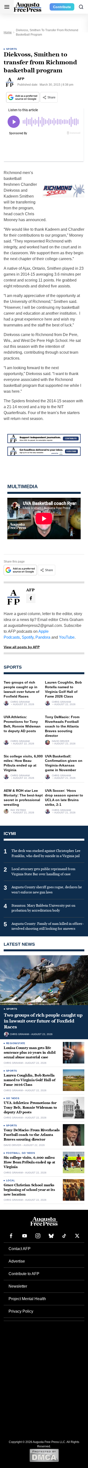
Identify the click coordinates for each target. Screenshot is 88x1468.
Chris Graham (20, 702)
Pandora (42, 637)
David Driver (60, 741)
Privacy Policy (21, 1311)
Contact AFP (20, 1249)
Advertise (17, 1261)
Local (10, 1180)
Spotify (27, 637)
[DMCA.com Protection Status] (44, 1455)
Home (8, 32)
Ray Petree (18, 810)
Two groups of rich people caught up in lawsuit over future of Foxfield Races (43, 1021)
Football (13, 1153)
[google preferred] (23, 97)
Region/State (15, 1043)
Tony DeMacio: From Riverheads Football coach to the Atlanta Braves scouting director (62, 726)
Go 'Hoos (12, 1098)
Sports (11, 49)
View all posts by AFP (22, 647)
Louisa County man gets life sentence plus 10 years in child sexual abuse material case (29, 1053)
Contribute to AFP (24, 1274)
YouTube (67, 637)
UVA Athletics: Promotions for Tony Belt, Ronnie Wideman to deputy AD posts (30, 1108)
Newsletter (18, 1286)
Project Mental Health (27, 1299)
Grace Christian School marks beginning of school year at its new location (29, 1190)
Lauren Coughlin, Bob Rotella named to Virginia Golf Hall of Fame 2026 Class (29, 1080)
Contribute (62, 7)
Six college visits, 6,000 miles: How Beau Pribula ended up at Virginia (29, 1162)
